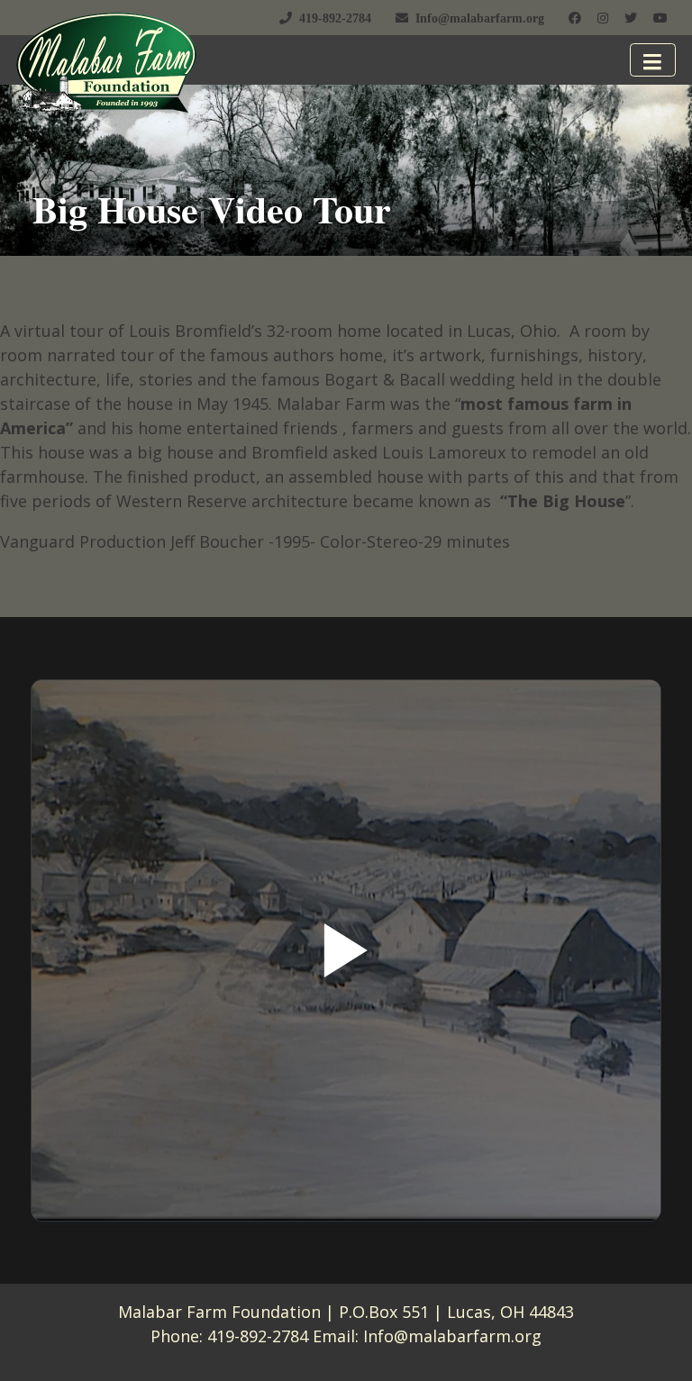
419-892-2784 (257, 1336)
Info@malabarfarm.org (452, 1336)
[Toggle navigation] (653, 60)
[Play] (346, 950)
